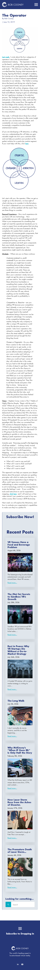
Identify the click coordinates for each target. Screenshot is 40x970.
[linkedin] (18, 964)
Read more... (12, 582)
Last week (5, 57)
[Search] (8, 904)
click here (13, 494)
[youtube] (22, 964)
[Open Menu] (36, 4)
